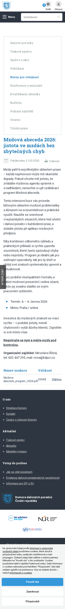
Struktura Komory (16, 408)
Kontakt (10, 414)
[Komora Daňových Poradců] (22, 6)
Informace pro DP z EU (20, 483)
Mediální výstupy (16, 451)
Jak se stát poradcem (19, 472)
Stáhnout (57, 379)
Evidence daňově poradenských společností (32, 477)
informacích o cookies (21, 573)
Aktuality (11, 446)
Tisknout (54, 161)
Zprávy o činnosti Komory (21, 419)
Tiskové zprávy (15, 440)
